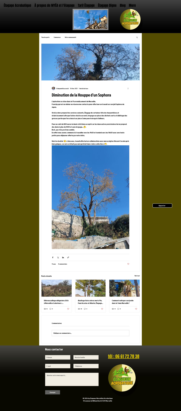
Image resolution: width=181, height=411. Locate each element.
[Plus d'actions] (128, 88)
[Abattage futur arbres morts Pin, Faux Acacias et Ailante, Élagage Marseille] (90, 288)
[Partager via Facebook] (53, 257)
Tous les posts (45, 37)
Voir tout (137, 276)
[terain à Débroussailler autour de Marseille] (56, 288)
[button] (137, 37)
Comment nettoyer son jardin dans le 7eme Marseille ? (122, 301)
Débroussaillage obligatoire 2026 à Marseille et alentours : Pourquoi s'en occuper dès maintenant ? (56, 301)
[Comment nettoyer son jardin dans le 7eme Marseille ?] (124, 288)
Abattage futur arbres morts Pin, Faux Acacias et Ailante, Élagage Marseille (90, 301)
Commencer (57, 37)
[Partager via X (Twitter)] (58, 257)
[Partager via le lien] (68, 257)
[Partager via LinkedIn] (63, 257)
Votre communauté (70, 37)
